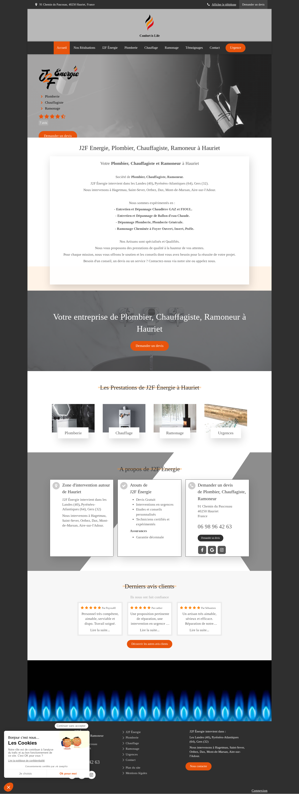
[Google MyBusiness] (212, 550)
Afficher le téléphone (224, 4)
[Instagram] (222, 550)
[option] (100, 619)
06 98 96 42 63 (215, 527)
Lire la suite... (100, 630)
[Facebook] (202, 550)
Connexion (259, 791)
